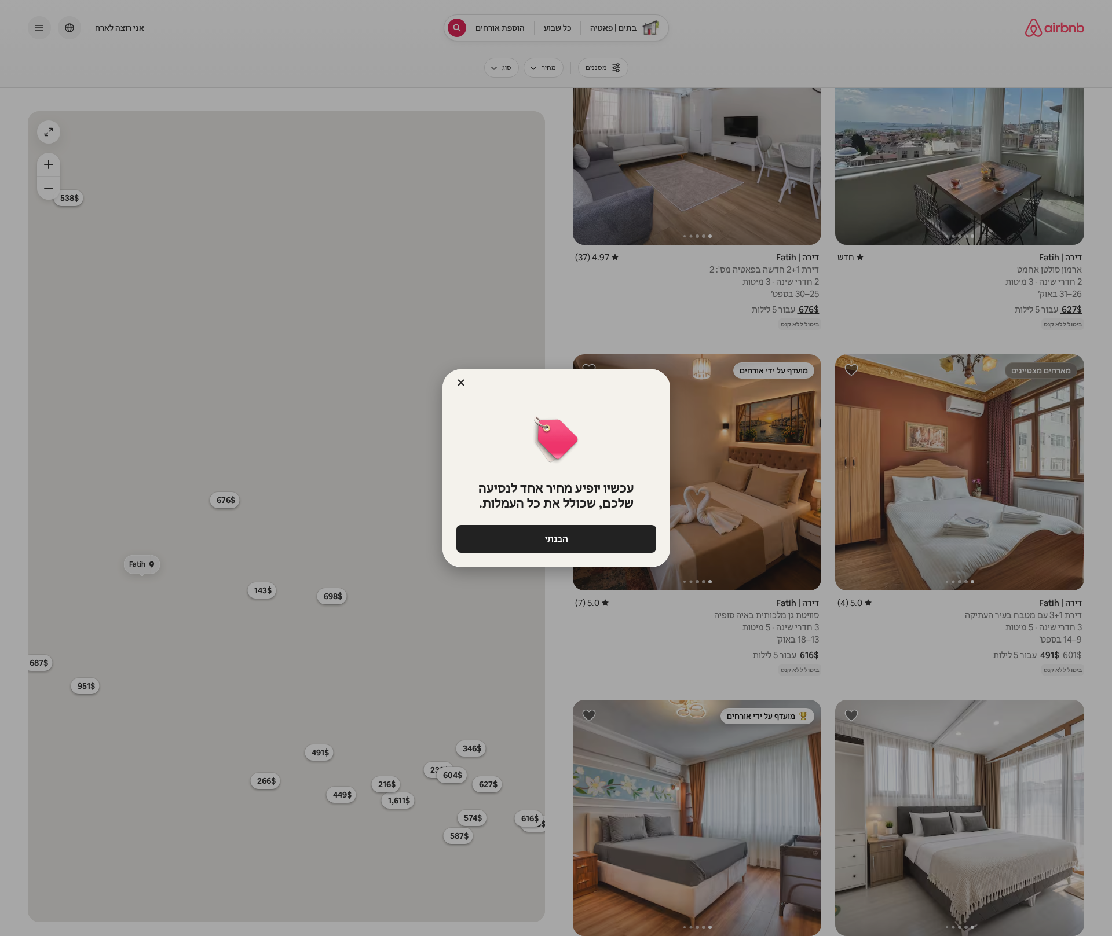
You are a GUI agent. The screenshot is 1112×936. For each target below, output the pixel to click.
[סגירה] (461, 382)
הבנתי (556, 539)
